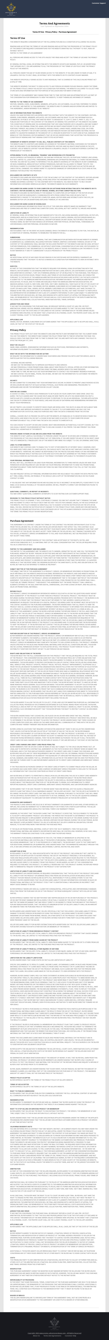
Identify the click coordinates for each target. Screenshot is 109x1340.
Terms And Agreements (52, 1336)
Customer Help (70, 1336)
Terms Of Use (38, 32)
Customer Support (99, 3)
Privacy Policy (51, 32)
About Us (36, 1336)
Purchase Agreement (68, 32)
